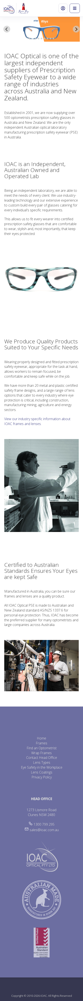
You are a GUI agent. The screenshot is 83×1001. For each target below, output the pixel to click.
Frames (41, 743)
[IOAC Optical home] (9, 8)
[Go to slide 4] (38, 38)
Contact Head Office (41, 757)
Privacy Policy (41, 777)
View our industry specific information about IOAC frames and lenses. (37, 421)
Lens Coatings (41, 772)
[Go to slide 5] (41, 38)
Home (41, 738)
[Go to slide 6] (44, 38)
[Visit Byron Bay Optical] (23, 8)
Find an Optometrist (42, 748)
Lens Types (41, 762)
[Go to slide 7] (47, 38)
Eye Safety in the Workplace (41, 767)
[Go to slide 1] (29, 38)
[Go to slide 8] (50, 38)
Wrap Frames (41, 753)
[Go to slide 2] (32, 38)
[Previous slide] (6, 29)
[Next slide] (76, 29)
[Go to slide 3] (35, 38)
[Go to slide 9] (53, 38)
